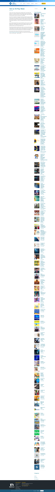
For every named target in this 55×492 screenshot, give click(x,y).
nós (21, 3)
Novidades (35, 477)
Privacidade (34, 490)
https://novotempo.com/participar (14, 32)
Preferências (38, 490)
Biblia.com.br (17, 484)
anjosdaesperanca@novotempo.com (25, 485)
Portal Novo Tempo (18, 483)
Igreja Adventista (17, 487)
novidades (28, 3)
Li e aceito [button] (42, 490)
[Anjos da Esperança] (12, 3)
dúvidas (36, 3)
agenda (24, 3)
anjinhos (32, 3)
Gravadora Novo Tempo (18, 486)
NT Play (16, 485)
